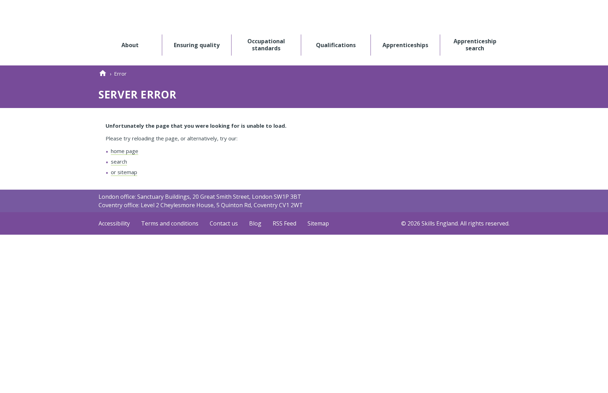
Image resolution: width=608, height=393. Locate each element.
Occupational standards (266, 44)
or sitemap (124, 172)
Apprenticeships (405, 45)
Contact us (224, 223)
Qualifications (336, 45)
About (130, 45)
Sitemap (318, 223)
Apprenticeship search (475, 44)
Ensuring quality (197, 45)
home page (124, 150)
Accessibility (114, 223)
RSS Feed (284, 223)
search (119, 161)
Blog (255, 223)
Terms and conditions (169, 223)
